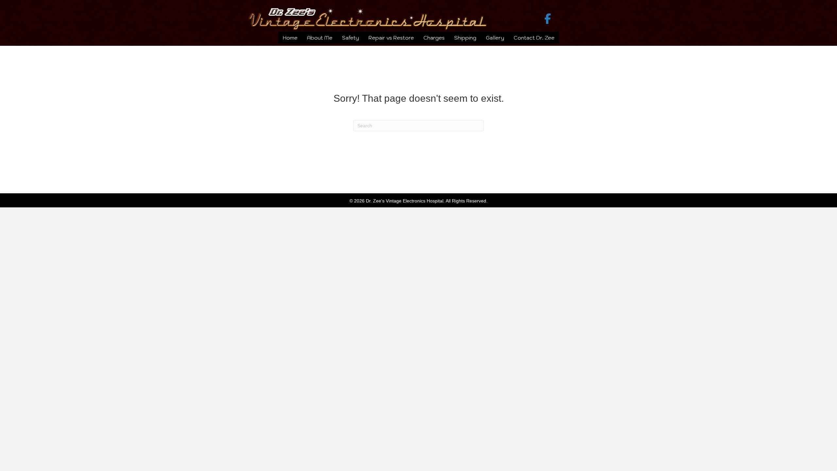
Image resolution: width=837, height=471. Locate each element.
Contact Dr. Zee (534, 37)
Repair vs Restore (391, 37)
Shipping (465, 37)
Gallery (495, 37)
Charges (434, 37)
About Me (320, 37)
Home (290, 37)
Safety (350, 37)
